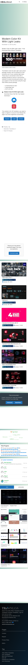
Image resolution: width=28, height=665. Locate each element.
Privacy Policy (5, 640)
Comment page (14, 253)
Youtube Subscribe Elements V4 (11, 343)
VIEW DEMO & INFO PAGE (8, 67)
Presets (6, 127)
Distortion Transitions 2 (10, 129)
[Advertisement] (14, 19)
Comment (9, 402)
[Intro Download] (6, 2)
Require (4, 636)
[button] (19, 2)
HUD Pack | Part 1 (7, 277)
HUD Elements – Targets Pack (9, 505)
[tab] (7, 487)
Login (14, 118)
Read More (18, 402)
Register (7, 118)
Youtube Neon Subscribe (9, 385)
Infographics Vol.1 (5, 545)
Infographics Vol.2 (5, 564)
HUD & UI (4, 300)
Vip (9, 127)
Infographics (4, 525)
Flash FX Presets (8, 130)
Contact (21, 118)
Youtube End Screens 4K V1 (10, 323)
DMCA (3, 643)
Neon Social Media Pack (9, 364)
